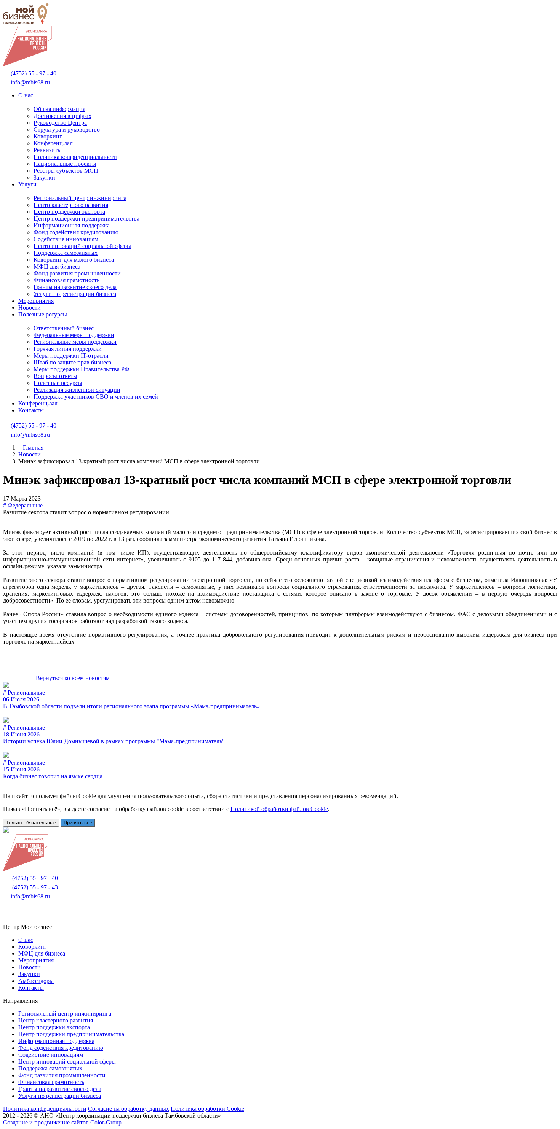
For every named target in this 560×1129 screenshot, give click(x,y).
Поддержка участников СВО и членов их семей (96, 396)
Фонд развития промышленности (77, 273)
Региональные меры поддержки (75, 342)
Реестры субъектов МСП (66, 170)
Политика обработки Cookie (207, 1108)
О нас (25, 95)
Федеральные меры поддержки (74, 335)
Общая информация (59, 109)
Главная (33, 447)
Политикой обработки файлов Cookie (279, 809)
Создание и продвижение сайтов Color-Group (62, 1122)
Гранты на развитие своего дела (75, 287)
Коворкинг (48, 136)
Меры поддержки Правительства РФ (82, 369)
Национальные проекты (65, 164)
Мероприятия (36, 300)
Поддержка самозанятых (66, 253)
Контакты (31, 410)
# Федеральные (23, 505)
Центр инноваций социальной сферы (82, 246)
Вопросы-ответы (55, 376)
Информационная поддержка (72, 225)
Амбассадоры (36, 981)
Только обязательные (31, 822)
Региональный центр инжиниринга (80, 198)
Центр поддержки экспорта (69, 211)
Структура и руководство (67, 129)
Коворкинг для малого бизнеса (74, 259)
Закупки (44, 177)
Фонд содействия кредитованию (76, 232)
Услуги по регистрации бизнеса (75, 294)
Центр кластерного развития (71, 205)
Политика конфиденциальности (75, 157)
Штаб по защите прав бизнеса (72, 362)
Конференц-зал (53, 143)
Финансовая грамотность (66, 280)
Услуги (27, 184)
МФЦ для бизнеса (57, 266)
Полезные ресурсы (42, 314)
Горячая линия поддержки (68, 348)
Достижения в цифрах (62, 116)
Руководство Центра (60, 122)
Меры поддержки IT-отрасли (71, 355)
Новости (29, 307)
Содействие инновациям (66, 239)
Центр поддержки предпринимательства (86, 218)
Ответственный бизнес (64, 328)
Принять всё (78, 822)
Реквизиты (48, 150)
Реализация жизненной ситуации (77, 389)
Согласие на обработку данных (128, 1108)
